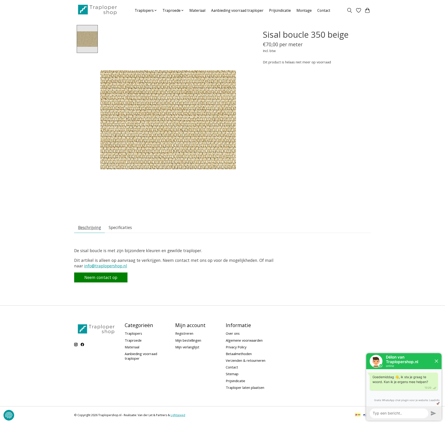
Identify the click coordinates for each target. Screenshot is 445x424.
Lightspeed (178, 415)
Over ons (233, 333)
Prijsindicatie (280, 10)
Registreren (184, 333)
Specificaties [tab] (120, 227)
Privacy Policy (236, 347)
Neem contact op (100, 277)
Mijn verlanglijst (187, 347)
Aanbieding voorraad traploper (237, 10)
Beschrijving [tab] (89, 227)
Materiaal (197, 10)
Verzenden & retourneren (245, 360)
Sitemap (232, 373)
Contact (323, 10)
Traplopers (133, 333)
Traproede (133, 340)
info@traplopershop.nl (105, 266)
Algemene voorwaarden (244, 340)
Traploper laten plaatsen (245, 387)
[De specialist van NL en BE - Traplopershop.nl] (97, 9)
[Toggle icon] (349, 10)
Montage (304, 10)
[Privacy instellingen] (8, 415)
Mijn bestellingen (188, 340)
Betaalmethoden (239, 353)
